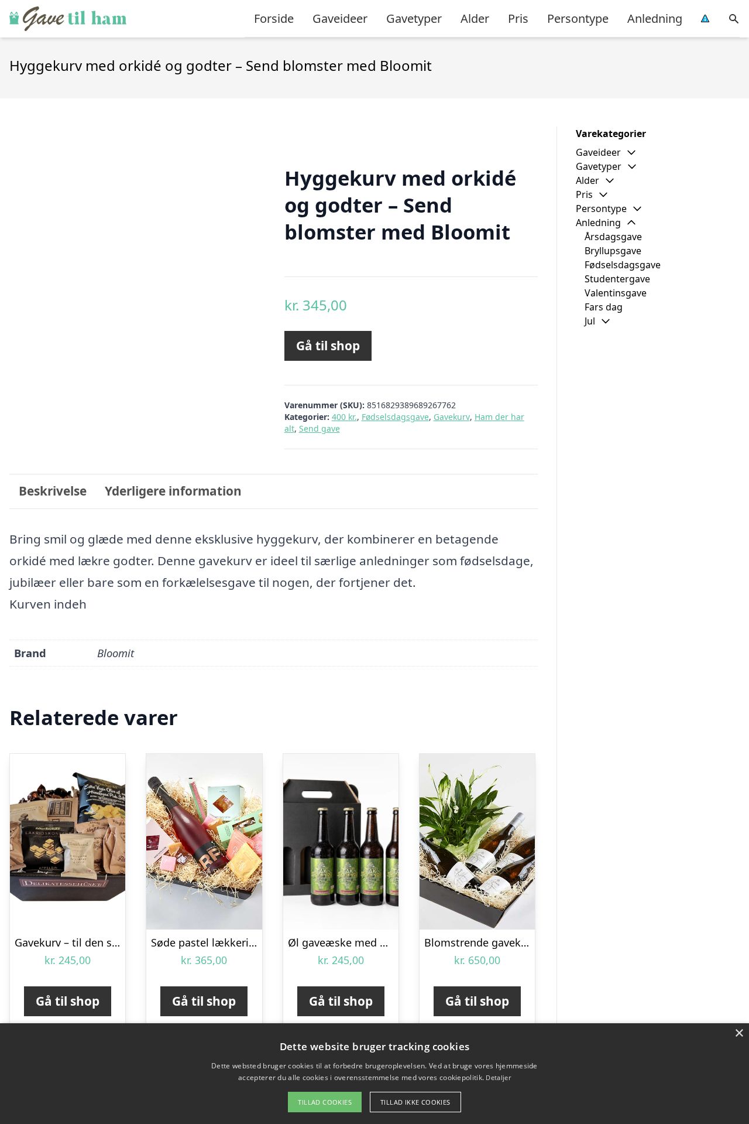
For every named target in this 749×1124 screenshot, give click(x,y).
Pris (518, 18)
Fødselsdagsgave (395, 416)
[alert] (374, 1073)
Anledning (654, 18)
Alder (475, 18)
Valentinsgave (616, 292)
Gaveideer (339, 18)
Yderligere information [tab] (173, 491)
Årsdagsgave (613, 236)
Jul (590, 321)
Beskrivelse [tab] (53, 491)
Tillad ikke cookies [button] (415, 1102)
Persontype (578, 18)
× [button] (738, 1033)
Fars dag (604, 306)
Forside (274, 18)
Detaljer (498, 1077)
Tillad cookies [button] (325, 1102)
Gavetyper (414, 18)
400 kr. (344, 416)
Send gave (319, 428)
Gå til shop (328, 345)
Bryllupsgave (613, 250)
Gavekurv (452, 416)
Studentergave (617, 278)
